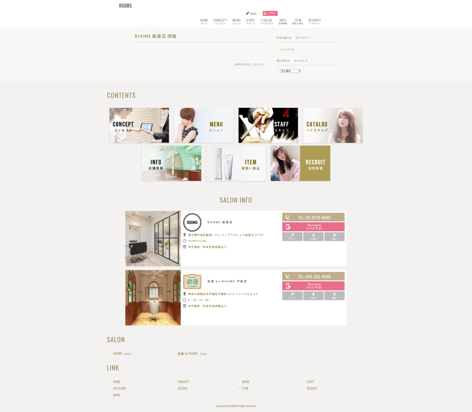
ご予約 (271, 13)
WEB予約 (314, 226)
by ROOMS (192, 353)
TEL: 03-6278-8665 (314, 217)
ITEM (282, 21)
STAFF (236, 21)
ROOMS (122, 353)
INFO (267, 21)
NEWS (253, 14)
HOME (191, 21)
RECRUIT (299, 21)
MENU (222, 21)
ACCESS (182, 388)
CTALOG (252, 21)
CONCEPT (206, 21)
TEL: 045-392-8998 (314, 276)
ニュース (285, 49)
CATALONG (119, 388)
